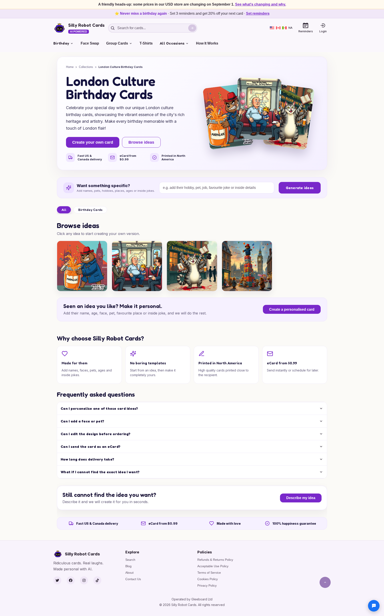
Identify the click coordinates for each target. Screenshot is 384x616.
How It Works (207, 43)
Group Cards (117, 43)
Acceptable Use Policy (212, 566)
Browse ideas (141, 142)
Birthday (61, 43)
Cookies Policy (207, 579)
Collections (86, 67)
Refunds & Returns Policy (215, 559)
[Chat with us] (374, 606)
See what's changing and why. (260, 4)
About (129, 572)
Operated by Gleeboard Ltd (192, 599)
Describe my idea (300, 498)
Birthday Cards (90, 210)
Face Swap (90, 43)
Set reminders (258, 13)
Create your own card (92, 142)
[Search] (192, 28)
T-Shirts (146, 43)
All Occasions (172, 43)
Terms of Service (209, 572)
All (64, 210)
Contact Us (133, 579)
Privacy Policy (207, 585)
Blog (128, 566)
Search (130, 559)
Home (70, 67)
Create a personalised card (291, 309)
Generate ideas (300, 188)
